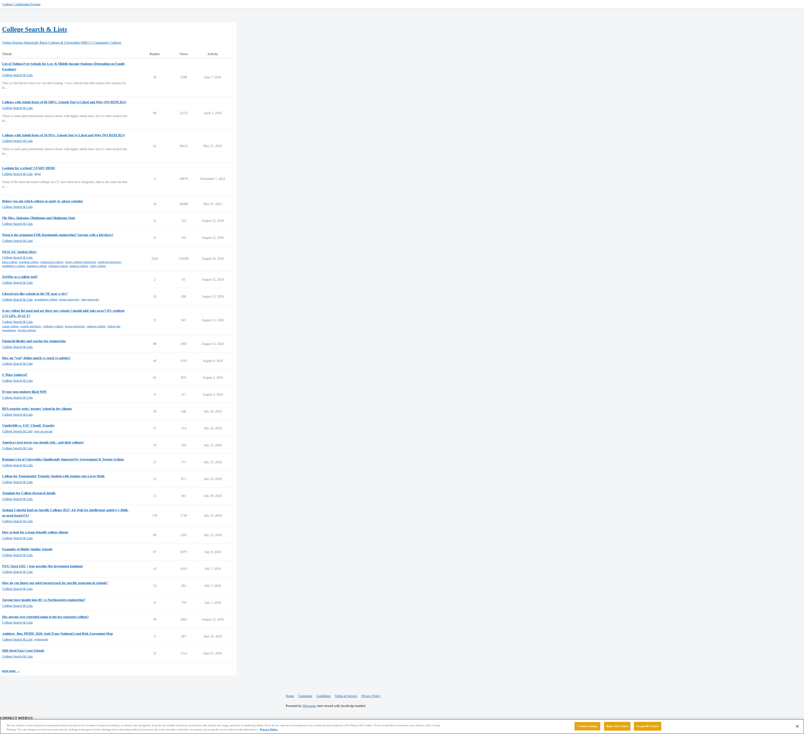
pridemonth (41, 639)
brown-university (69, 299)
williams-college (58, 266)
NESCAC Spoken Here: (19, 252)
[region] (402, 726)
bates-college (9, 262)
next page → (11, 671)
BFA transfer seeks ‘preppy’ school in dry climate (37, 408)
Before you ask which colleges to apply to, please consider (42, 201)
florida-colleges (27, 330)
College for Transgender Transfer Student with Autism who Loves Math (53, 476)
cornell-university (30, 326)
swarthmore (9, 330)
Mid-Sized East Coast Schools (23, 650)
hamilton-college (37, 266)
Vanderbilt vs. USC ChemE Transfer (28, 425)
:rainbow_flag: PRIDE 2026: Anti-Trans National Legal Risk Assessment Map (57, 633)
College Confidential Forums (21, 4)
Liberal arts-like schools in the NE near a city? (35, 293)
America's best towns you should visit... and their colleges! (43, 442)
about (37, 173)
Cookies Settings (587, 726)
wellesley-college (53, 326)
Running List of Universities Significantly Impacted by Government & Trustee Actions (63, 459)
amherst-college (79, 266)
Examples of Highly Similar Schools (27, 549)
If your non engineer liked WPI (24, 391)
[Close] (797, 726)
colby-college (98, 266)
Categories (305, 696)
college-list (113, 326)
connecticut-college (51, 262)
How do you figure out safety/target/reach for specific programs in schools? (55, 583)
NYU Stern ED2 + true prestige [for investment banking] (42, 566)
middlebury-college (13, 266)
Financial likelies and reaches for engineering (34, 341)
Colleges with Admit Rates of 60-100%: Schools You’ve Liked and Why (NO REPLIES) (64, 102)
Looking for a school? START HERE (28, 168)
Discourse (309, 706)
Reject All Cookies (617, 726)
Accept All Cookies (647, 726)
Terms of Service (346, 696)
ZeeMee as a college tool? (20, 277)
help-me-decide (43, 431)
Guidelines (323, 696)
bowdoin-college (29, 262)
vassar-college (10, 326)
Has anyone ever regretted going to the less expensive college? (45, 617)
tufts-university (90, 299)
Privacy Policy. (269, 729)
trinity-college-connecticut (80, 262)
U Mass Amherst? (14, 375)
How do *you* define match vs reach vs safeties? (36, 358)
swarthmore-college (46, 299)
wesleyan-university (109, 262)
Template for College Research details (28, 493)
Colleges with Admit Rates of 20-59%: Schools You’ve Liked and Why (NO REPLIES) (63, 135)
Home (290, 696)
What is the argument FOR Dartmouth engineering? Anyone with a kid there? (57, 235)
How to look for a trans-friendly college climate (35, 532)
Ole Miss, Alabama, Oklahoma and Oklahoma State (38, 218)
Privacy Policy (371, 696)
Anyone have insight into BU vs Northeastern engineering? (43, 600)
